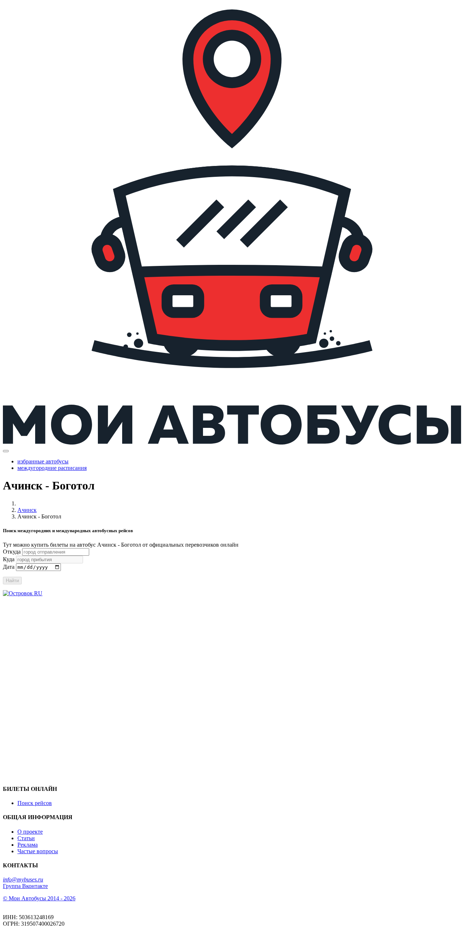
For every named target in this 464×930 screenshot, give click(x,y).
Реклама (27, 845)
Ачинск (27, 510)
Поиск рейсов (34, 803)
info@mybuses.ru (23, 879)
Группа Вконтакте (25, 886)
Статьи (26, 838)
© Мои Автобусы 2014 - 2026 (39, 898)
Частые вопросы (37, 851)
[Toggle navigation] (6, 451)
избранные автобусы (43, 461)
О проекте (30, 832)
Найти (12, 580)
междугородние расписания (52, 468)
